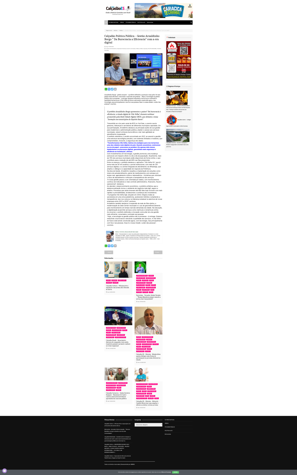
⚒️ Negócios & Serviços (173, 86)
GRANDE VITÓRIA (151, 389)
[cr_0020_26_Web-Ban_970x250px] (164, 11)
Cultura (108, 280)
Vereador (139, 292)
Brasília (138, 337)
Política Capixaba (143, 49)
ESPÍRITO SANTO (122, 280)
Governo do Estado (131, 49)
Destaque (114, 280)
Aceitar (175, 472)
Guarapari (149, 283)
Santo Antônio (146, 290)
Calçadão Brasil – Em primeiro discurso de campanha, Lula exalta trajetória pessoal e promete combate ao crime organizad (118, 343)
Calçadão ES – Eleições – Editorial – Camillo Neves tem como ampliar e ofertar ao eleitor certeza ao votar (147, 403)
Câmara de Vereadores (111, 49)
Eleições (139, 280)
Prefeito (159, 49)
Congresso (149, 339)
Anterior (110, 252)
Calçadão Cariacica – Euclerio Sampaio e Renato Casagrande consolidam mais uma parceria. (177, 145)
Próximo (157, 252)
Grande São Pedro (141, 283)
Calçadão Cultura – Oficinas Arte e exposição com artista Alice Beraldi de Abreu (117, 287)
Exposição (109, 283)
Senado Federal (120, 335)
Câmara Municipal (141, 339)
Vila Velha (106, 50)
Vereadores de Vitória (120, 337)
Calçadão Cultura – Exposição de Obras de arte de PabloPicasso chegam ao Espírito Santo (117, 457)
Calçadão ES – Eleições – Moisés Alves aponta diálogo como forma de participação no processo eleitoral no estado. (148, 357)
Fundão (151, 280)
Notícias (148, 285)
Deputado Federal (121, 328)
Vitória (151, 292)
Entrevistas (150, 22)
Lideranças (155, 344)
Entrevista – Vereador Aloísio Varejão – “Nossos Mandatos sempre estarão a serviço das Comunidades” (148, 297)
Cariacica (151, 276)
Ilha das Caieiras (140, 285)
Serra (152, 290)
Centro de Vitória (140, 278)
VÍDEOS (122, 22)
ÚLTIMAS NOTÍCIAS (113, 22)
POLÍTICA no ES (141, 22)
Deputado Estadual (121, 49)
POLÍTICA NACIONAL (152, 49)
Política (137, 49)
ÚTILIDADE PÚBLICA (131, 22)
